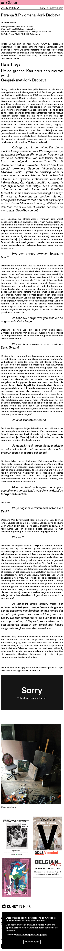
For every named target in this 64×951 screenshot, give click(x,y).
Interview (14, 8)
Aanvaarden (32, 942)
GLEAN (11, 3)
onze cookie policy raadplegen (31, 935)
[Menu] (2, 2)
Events (4, 8)
